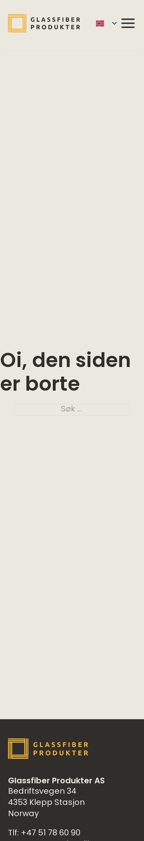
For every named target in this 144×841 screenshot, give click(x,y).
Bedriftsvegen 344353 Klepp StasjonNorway (46, 803)
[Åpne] (128, 23)
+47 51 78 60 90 (50, 833)
